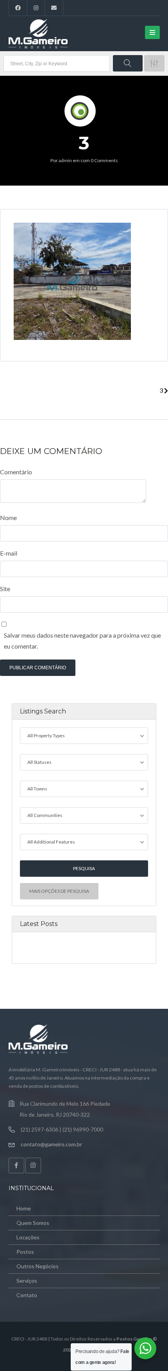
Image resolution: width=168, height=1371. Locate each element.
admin (65, 160)
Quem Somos (32, 1222)
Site (5, 588)
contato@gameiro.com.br (51, 1144)
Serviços (26, 1280)
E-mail (8, 553)
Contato (26, 1295)
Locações (27, 1237)
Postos (25, 1251)
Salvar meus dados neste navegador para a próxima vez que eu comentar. (82, 640)
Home (23, 1208)
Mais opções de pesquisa (59, 891)
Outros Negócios (37, 1266)
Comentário (16, 471)
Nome (8, 517)
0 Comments (104, 160)
